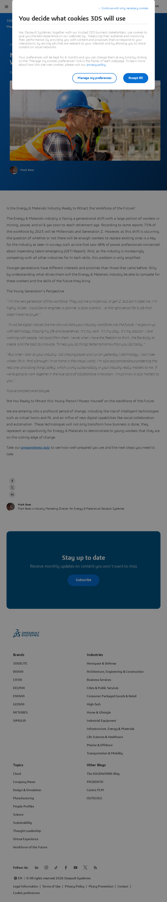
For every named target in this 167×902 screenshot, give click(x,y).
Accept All (136, 78)
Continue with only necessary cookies (125, 8)
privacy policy (96, 64)
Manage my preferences (94, 78)
